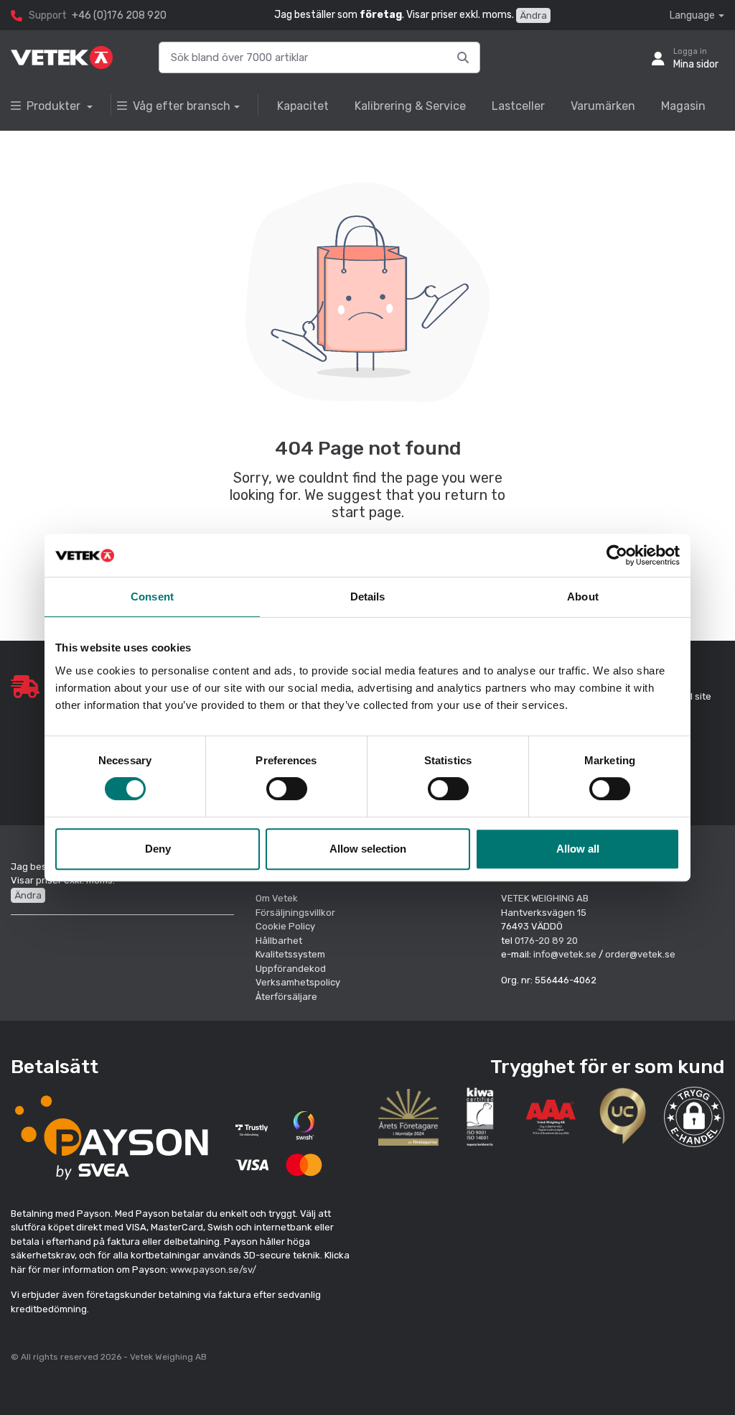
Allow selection (367, 849)
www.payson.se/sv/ (213, 1269)
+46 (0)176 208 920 (119, 15)
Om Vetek (277, 898)
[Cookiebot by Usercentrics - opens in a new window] (617, 555)
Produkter (55, 106)
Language (692, 15)
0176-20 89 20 (546, 940)
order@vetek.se (640, 954)
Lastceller (518, 106)
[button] (694, 1117)
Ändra (533, 15)
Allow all (577, 849)
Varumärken (603, 106)
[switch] (286, 788)
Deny (158, 849)
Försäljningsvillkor (295, 912)
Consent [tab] (152, 596)
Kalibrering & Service (410, 106)
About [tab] (583, 596)
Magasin (683, 106)
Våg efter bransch (181, 106)
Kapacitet (303, 106)
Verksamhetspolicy (298, 982)
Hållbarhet (279, 940)
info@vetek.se (564, 954)
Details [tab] (367, 596)
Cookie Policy (285, 926)
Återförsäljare (286, 996)
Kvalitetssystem (290, 954)
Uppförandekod (291, 968)
